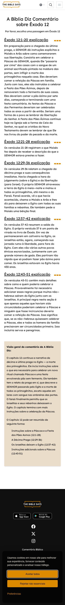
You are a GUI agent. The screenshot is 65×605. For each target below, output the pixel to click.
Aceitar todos (33, 574)
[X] (32, 533)
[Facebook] (32, 526)
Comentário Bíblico (32, 549)
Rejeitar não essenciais (32, 583)
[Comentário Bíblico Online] (11, 4)
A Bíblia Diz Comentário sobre (32, 21)
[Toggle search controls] (50, 5)
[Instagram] (32, 540)
